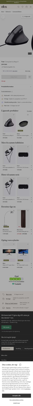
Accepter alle (16, 395)
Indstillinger (16, 403)
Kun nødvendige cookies (16, 400)
